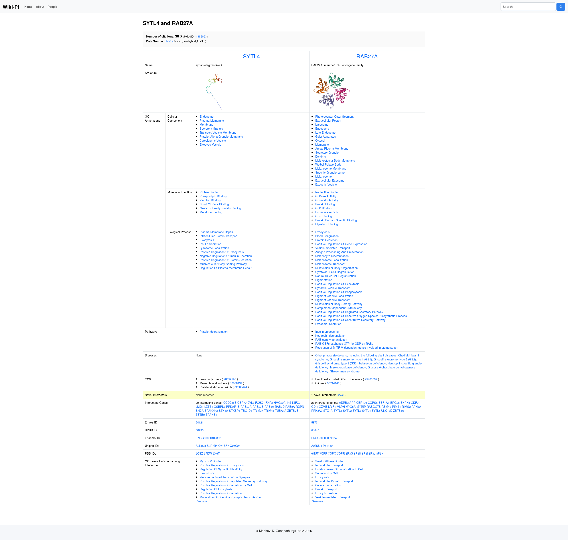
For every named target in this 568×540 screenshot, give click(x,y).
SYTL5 (376, 410)
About (40, 6)
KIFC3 (296, 402)
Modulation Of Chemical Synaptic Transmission (230, 497)
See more (202, 501)
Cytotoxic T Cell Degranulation (334, 272)
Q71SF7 (223, 445)
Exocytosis (207, 240)
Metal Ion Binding (211, 212)
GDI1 (314, 406)
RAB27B (258, 406)
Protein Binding (209, 192)
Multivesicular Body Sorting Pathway (223, 264)
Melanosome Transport (330, 264)
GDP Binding (323, 216)
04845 (315, 430)
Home (28, 6)
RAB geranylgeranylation (331, 339)
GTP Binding (323, 208)
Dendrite (320, 156)
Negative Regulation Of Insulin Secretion (226, 256)
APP (352, 402)
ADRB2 (344, 402)
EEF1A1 (384, 402)
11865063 (200, 36)
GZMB (323, 406)
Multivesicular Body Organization (336, 268)
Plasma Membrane (212, 120)
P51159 (328, 445)
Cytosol (320, 140)
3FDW (208, 453)
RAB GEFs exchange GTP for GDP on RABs (344, 343)
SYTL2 (347, 410)
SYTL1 (337, 410)
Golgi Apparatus (325, 136)
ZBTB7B (292, 410)
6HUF (315, 453)
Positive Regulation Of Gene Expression (341, 244)
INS (288, 402)
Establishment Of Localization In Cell (339, 469)
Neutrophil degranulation (330, 335)
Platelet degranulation (213, 331)
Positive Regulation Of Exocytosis (222, 252)
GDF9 (414, 402)
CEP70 (242, 402)
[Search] (560, 7)
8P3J (372, 453)
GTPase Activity (325, 196)
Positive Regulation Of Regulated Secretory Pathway (349, 312)
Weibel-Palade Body (328, 164)
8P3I (365, 453)
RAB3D (279, 406)
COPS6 (373, 402)
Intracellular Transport (329, 465)
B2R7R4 (212, 445)
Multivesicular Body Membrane (335, 160)
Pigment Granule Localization (334, 296)
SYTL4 (251, 56)
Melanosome (323, 176)
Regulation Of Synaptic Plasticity (221, 469)
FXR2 (269, 402)
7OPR (341, 453)
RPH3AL (316, 410)
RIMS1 (396, 406)
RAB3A (269, 406)
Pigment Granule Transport (332, 300)
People (52, 6)
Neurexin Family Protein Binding (220, 208)
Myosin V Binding (326, 224)
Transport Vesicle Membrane (218, 132)
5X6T (216, 453)
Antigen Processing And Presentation (339, 252)
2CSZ (199, 453)
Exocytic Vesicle (210, 144)
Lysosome (321, 124)
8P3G (349, 453)
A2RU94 (316, 445)
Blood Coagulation (327, 236)
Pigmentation (323, 280)
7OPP (323, 453)
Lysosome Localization (214, 248)
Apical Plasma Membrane (331, 148)
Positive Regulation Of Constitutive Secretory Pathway (350, 320)
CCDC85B (230, 402)
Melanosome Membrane (330, 168)
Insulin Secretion (210, 244)
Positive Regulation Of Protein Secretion (226, 260)
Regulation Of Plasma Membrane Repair (225, 268)
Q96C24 (235, 445)
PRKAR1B (233, 406)
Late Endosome (325, 132)
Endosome (206, 116)
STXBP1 (234, 410)
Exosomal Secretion (328, 324)
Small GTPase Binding (214, 204)
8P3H (357, 453)
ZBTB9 (200, 414)
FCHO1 (260, 402)
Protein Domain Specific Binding (336, 220)
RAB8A (290, 406)
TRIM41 (269, 410)
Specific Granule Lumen (330, 172)
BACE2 (341, 395)
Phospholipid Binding (213, 196)
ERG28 (395, 402)
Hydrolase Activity (327, 212)
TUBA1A (280, 410)
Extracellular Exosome (329, 180)
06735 (199, 430)
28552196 (230, 379)
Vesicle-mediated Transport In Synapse (225, 477)
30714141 (333, 383)
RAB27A (367, 56)
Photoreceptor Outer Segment (334, 116)
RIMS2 (406, 406)
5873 (314, 422)
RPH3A (416, 406)
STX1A (223, 410)
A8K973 (201, 445)
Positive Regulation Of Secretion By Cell (226, 485)
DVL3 (250, 402)
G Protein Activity (326, 200)
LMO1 (199, 406)
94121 (199, 422)
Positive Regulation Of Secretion (221, 493)
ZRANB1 (211, 414)
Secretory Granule (211, 128)
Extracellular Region (328, 120)
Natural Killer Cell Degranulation (335, 276)
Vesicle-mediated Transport (332, 248)
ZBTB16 (398, 410)
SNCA (200, 410)
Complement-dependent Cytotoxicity (338, 308)
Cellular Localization (328, 485)
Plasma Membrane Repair (216, 232)
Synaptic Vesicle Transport (332, 288)
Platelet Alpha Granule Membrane (221, 136)
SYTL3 (357, 410)
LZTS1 (208, 406)
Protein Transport (326, 489)
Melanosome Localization (331, 260)
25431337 (371, 379)
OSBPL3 (219, 406)
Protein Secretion (326, 240)
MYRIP (361, 406)
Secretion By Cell (326, 473)
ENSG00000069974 (324, 438)
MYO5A (351, 406)
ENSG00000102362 (208, 438)
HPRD (169, 41)
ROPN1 (301, 406)
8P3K (379, 453)
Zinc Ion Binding (210, 200)
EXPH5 (405, 402)
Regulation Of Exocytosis (216, 489)
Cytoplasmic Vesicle (213, 140)
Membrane (206, 124)
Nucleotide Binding (327, 192)
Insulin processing (327, 331)
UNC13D (386, 410)
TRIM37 (258, 410)
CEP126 (361, 402)
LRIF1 (332, 406)
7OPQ (332, 453)
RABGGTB (374, 406)
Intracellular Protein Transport (218, 236)
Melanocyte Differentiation (332, 256)
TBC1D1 (246, 410)
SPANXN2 (211, 410)
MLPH (341, 406)
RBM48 (386, 406)
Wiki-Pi (11, 7)
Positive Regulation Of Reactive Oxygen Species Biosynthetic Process (361, 316)
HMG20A (280, 402)
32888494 (236, 383)
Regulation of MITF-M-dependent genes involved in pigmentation (356, 347)
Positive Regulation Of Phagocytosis (339, 292)
